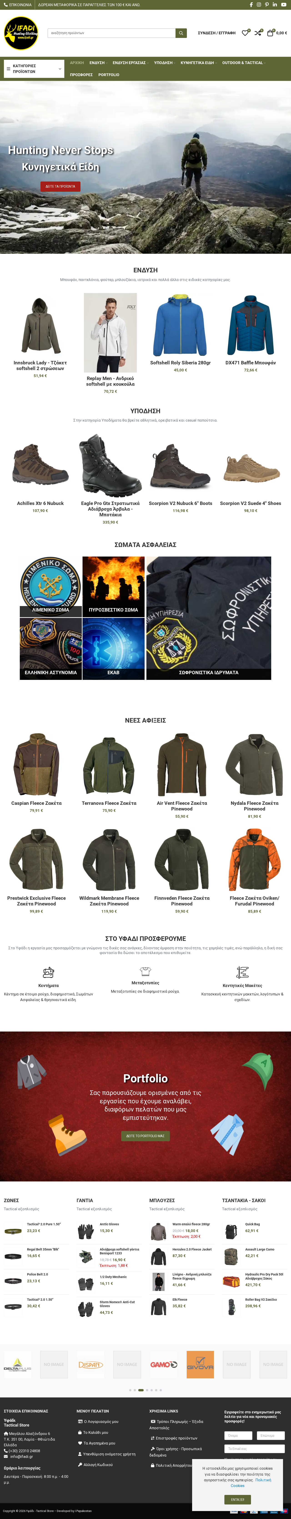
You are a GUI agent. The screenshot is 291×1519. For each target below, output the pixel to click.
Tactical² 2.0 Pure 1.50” (44, 1224)
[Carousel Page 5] (152, 1390)
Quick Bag (252, 1224)
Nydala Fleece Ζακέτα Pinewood (254, 806)
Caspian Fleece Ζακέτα (36, 803)
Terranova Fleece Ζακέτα (109, 803)
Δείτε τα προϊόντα (60, 186)
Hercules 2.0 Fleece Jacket (192, 1249)
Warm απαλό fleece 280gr (191, 1224)
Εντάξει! (237, 1500)
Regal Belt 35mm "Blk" (43, 1249)
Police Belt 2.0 (37, 1274)
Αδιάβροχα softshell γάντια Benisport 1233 (119, 1251)
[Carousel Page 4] (147, 1390)
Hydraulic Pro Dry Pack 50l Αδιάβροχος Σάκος (264, 1276)
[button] (245, 33)
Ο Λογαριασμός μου (101, 1421)
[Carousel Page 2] (135, 1390)
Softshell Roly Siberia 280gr (180, 362)
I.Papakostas (83, 1511)
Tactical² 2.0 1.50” (40, 1299)
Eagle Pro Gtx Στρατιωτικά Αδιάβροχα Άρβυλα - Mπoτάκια (110, 509)
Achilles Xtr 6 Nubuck (40, 503)
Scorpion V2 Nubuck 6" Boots (180, 503)
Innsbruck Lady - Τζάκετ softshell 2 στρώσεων (40, 365)
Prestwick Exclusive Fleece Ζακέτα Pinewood (36, 901)
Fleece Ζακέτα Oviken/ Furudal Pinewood (254, 901)
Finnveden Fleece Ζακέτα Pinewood (182, 901)
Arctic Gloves (109, 1224)
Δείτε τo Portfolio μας (145, 1136)
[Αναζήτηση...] (181, 33)
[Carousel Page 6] (156, 1390)
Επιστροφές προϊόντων (176, 1438)
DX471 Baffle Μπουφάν (251, 362)
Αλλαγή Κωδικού (98, 1464)
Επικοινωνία (20, 5)
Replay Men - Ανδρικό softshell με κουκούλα (110, 381)
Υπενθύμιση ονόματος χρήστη (109, 1454)
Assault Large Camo (259, 1249)
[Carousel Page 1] (130, 1390)
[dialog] (237, 1485)
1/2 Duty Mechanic (113, 1277)
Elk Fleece (180, 1299)
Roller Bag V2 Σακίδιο (261, 1299)
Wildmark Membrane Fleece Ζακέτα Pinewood (109, 901)
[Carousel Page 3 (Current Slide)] (141, 1390)
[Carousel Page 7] (161, 1390)
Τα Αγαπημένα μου (99, 1443)
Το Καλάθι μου (95, 1432)
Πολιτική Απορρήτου (174, 1465)
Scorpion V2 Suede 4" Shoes (250, 503)
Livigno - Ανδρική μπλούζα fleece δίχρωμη (192, 1276)
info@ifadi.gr (21, 1456)
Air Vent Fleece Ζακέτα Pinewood (182, 806)
